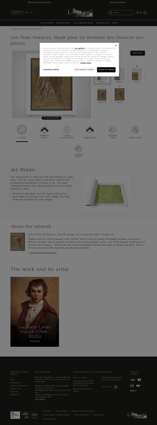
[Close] (115, 45)
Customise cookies (51, 69)
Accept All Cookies (106, 69)
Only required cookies (84, 69)
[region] (79, 60)
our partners (80, 48)
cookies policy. (86, 63)
